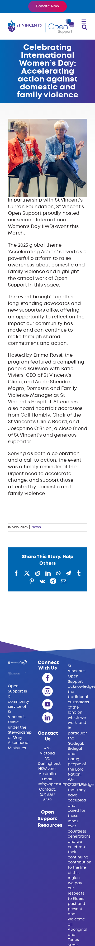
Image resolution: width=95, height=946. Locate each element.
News (36, 527)
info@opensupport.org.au (62, 784)
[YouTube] (47, 704)
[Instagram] (47, 691)
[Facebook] (47, 678)
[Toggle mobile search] (84, 27)
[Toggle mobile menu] (84, 21)
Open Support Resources (50, 819)
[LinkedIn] (47, 717)
